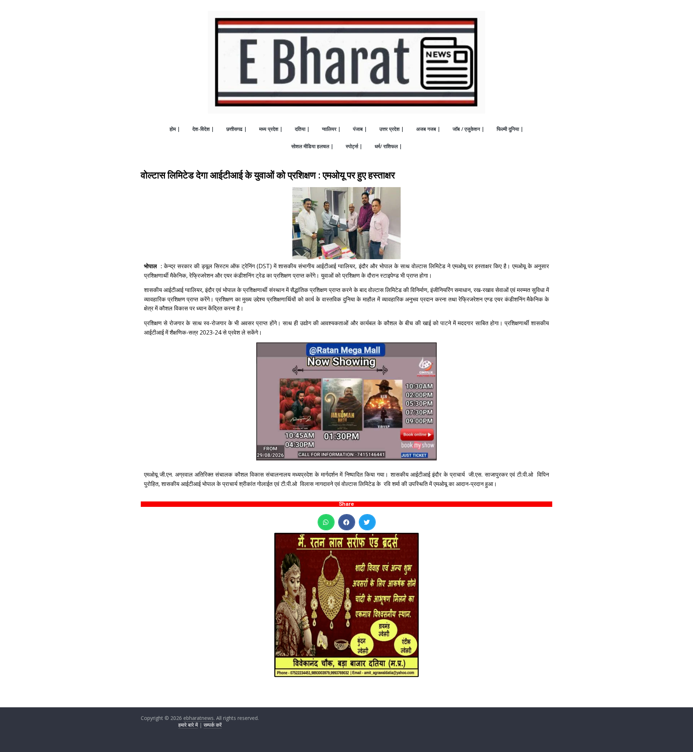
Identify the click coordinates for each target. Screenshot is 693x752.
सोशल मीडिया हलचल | (312, 146)
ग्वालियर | (331, 128)
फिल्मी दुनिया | (510, 128)
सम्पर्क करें (213, 724)
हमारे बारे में (188, 724)
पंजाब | (360, 128)
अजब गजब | (428, 128)
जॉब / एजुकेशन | (468, 128)
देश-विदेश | (203, 128)
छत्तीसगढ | (236, 128)
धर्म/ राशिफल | (388, 146)
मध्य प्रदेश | (271, 128)
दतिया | (302, 128)
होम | (175, 128)
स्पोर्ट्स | (354, 146)
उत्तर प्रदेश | (391, 128)
